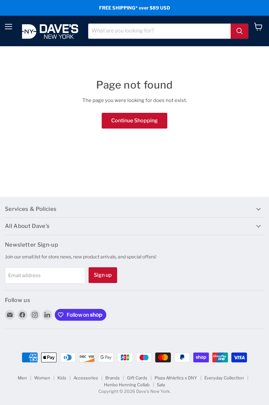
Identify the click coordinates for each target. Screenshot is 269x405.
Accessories (85, 377)
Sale (161, 384)
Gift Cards (137, 377)
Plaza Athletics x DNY (176, 377)
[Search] (239, 31)
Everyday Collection (224, 377)
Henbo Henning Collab (127, 384)
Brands (112, 377)
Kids (61, 377)
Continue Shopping (134, 120)
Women (42, 377)
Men (22, 377)
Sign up (103, 275)
